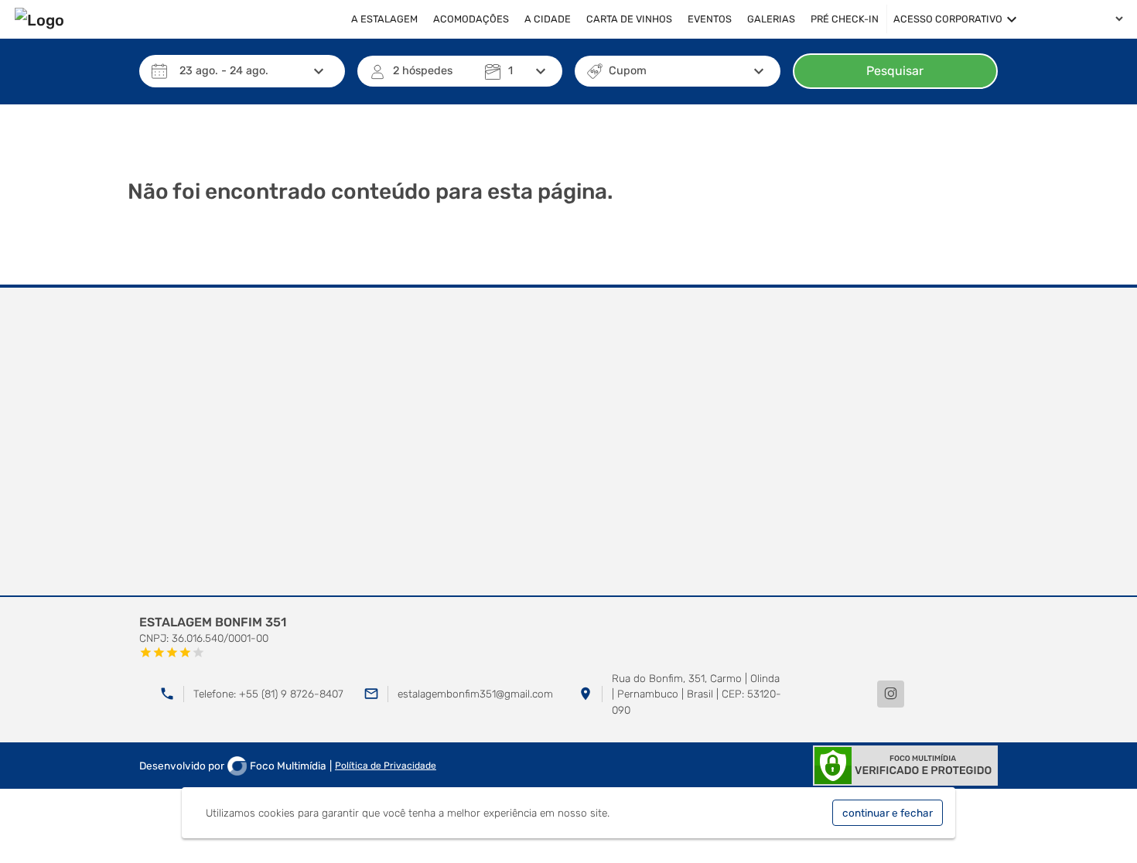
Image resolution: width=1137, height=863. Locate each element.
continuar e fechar (887, 813)
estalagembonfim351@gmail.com (475, 693)
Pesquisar (895, 70)
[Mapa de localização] (568, 442)
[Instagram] (890, 694)
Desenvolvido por (232, 765)
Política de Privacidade (385, 765)
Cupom (628, 70)
